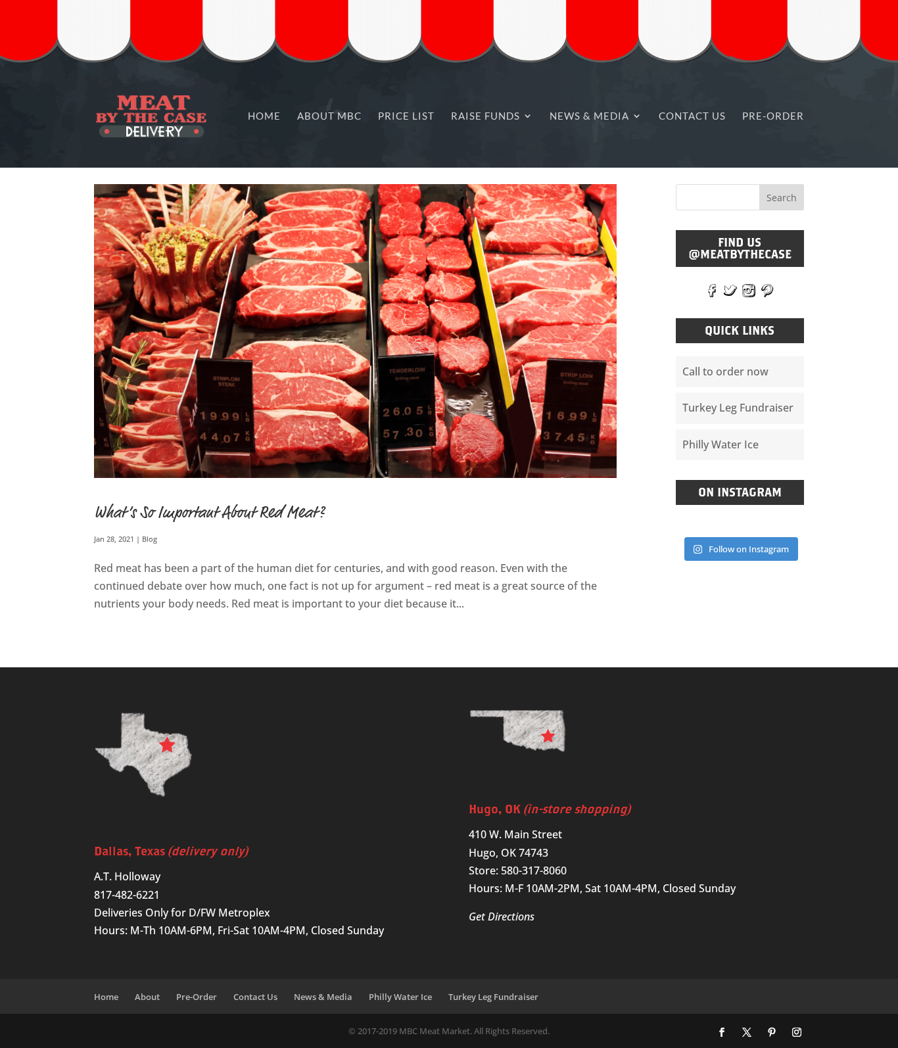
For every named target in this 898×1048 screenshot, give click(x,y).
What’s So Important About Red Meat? (209, 512)
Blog (149, 539)
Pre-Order (773, 116)
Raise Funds (485, 116)
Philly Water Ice (720, 444)
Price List (406, 116)
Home (264, 116)
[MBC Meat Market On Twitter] (730, 289)
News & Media (589, 116)
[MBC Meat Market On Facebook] (712, 289)
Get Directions (501, 916)
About (147, 997)
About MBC (329, 116)
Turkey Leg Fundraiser (737, 407)
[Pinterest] (771, 1033)
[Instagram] (796, 1033)
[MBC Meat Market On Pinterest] (767, 289)
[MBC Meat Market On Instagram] (749, 289)
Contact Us (692, 116)
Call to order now (725, 371)
